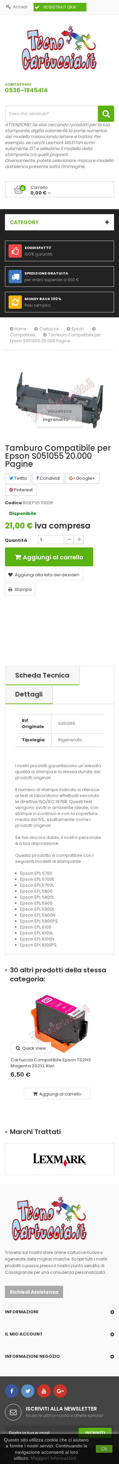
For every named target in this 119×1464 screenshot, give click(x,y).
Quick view (33, 1048)
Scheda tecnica (42, 675)
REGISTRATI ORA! (60, 7)
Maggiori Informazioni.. (55, 1458)
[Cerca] (106, 114)
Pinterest (23, 490)
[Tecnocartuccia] (59, 47)
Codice (13, 503)
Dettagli (29, 694)
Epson (78, 329)
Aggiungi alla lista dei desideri (47, 575)
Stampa (23, 589)
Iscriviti (95, 1433)
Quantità (16, 540)
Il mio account (24, 1334)
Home (19, 329)
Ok (104, 1448)
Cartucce (49, 329)
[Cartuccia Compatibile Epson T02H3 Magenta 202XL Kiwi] (59, 1023)
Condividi (49, 478)
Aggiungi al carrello (59, 1094)
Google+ (85, 478)
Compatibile (22, 335)
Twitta (20, 478)
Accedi (20, 7)
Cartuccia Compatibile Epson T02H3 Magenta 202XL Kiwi (51, 1063)
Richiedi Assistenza (34, 1292)
